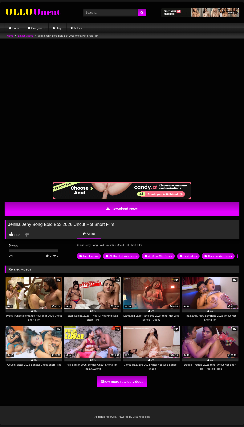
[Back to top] (232, 415)
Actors (78, 28)
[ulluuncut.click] (33, 12)
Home (16, 28)
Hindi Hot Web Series (220, 256)
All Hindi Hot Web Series (123, 256)
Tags (59, 28)
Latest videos (25, 35)
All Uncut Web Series (160, 256)
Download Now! (124, 209)
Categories (37, 28)
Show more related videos (122, 382)
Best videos (190, 256)
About (90, 233)
